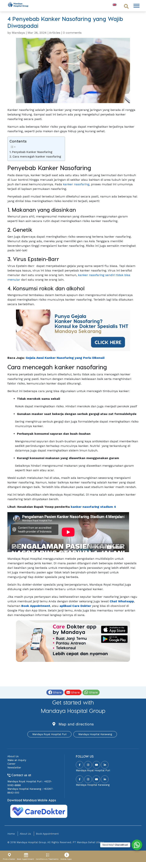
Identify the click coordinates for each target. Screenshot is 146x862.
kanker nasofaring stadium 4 (93, 507)
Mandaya (18, 32)
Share (57, 692)
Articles (54, 32)
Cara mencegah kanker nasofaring (37, 156)
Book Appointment (47, 833)
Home (11, 833)
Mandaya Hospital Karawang (95, 734)
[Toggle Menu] (136, 5)
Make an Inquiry (16, 760)
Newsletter (14, 767)
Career (11, 763)
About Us (13, 756)
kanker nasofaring (76, 184)
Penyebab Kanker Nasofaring (32, 152)
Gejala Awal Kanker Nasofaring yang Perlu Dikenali (65, 358)
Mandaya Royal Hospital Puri (49, 734)
